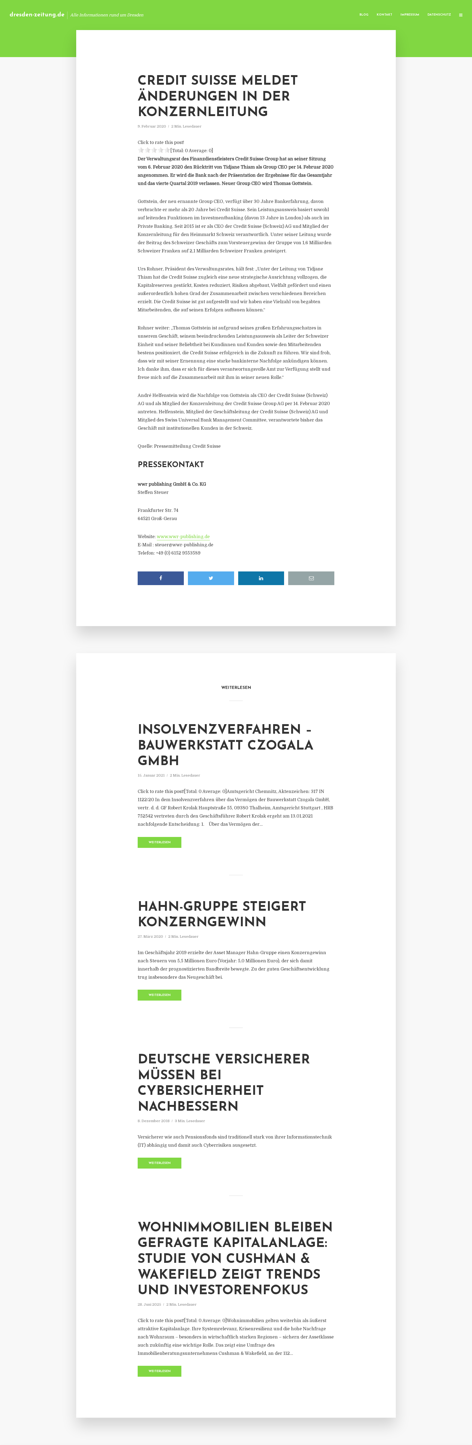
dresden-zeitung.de (37, 15)
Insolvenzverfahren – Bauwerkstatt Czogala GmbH (225, 746)
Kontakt (384, 14)
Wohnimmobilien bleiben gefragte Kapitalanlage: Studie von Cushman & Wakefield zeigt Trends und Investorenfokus (235, 1259)
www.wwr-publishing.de (183, 536)
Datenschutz (439, 14)
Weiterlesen (160, 842)
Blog (363, 14)
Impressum (409, 14)
